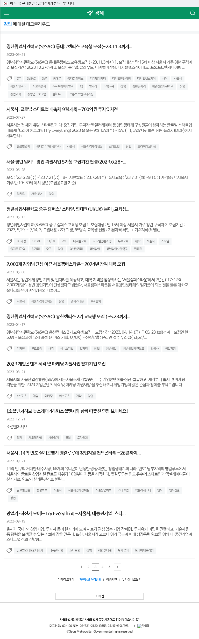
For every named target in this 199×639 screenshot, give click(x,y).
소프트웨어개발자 (63, 86)
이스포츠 (64, 396)
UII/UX (51, 241)
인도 (159, 490)
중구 (48, 249)
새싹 (164, 79)
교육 (64, 241)
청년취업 (94, 249)
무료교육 (123, 241)
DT (18, 79)
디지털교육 (79, 241)
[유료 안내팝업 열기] (131, 626)
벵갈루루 (42, 490)
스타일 (165, 241)
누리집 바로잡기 (131, 580)
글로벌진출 (23, 490)
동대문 (57, 79)
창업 (123, 86)
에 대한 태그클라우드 (27, 24)
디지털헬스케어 (146, 79)
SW (44, 79)
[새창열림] (90, 13)
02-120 (67, 626)
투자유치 (95, 301)
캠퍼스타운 (77, 301)
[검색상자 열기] (192, 13)
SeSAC (31, 79)
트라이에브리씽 (147, 147)
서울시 (178, 79)
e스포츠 (21, 396)
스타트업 (114, 147)
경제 (99, 13)
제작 (78, 396)
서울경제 (53, 438)
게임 (35, 396)
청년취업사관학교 (162, 86)
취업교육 (15, 94)
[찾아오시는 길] (130, 620)
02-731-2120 (88, 626)
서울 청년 (36, 194)
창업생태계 (104, 550)
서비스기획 (66, 349)
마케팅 (49, 396)
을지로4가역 (17, 249)
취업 (182, 86)
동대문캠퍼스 (75, 79)
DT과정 (21, 241)
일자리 (93, 86)
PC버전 (99, 596)
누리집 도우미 (66, 580)
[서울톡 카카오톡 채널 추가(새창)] (143, 626)
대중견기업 (56, 550)
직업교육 (109, 86)
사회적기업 (35, 438)
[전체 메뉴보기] (6, 13)
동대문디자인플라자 (48, 147)
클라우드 (57, 94)
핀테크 (138, 249)
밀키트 (21, 194)
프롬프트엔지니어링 (81, 94)
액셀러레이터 (143, 490)
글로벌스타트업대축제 (30, 550)
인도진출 (174, 490)
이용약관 (111, 580)
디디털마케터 (98, 79)
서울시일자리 (18, 86)
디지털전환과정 (121, 79)
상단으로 (140, 596)
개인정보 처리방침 (90, 580)
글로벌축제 (23, 147)
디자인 (21, 349)
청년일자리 (139, 86)
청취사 (155, 349)
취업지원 (170, 349)
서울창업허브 (103, 490)
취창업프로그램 (36, 94)
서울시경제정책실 (91, 147)
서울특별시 (39, 86)
